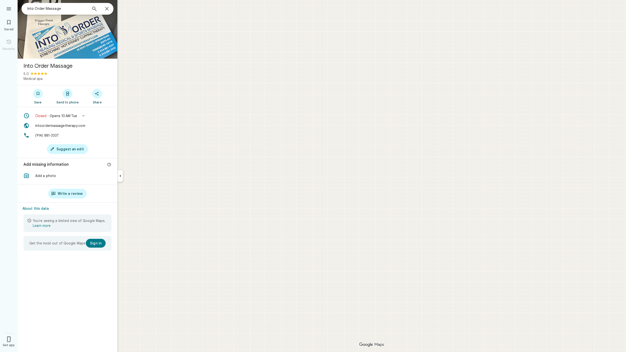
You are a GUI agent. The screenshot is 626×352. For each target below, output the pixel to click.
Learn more (42, 225)
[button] (67, 116)
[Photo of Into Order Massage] (67, 29)
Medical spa (33, 79)
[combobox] (57, 8)
